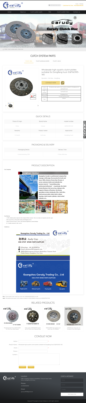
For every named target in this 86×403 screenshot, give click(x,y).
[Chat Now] (84, 131)
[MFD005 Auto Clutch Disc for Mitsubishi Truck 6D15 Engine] (73, 316)
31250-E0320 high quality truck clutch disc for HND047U (53, 328)
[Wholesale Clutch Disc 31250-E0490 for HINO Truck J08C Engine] (12, 316)
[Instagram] (84, 134)
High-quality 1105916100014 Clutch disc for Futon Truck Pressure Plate (33, 328)
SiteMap (81, 4)
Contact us (76, 12)
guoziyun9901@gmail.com (27, 391)
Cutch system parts (36, 12)
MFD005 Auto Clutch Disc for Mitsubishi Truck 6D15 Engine (73, 328)
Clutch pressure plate (42, 61)
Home (77, 4)
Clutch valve (57, 61)
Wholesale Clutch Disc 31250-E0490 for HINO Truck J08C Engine (12, 328)
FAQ (50, 12)
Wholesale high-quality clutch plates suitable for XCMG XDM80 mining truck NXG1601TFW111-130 (26, 298)
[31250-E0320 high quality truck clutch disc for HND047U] (53, 316)
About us (23, 12)
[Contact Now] (84, 128)
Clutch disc (20, 49)
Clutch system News (63, 12)
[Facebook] (84, 125)
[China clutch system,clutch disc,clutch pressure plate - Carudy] (13, 5)
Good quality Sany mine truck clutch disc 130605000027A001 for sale (20, 296)
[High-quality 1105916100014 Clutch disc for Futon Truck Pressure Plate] (32, 316)
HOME (5, 49)
